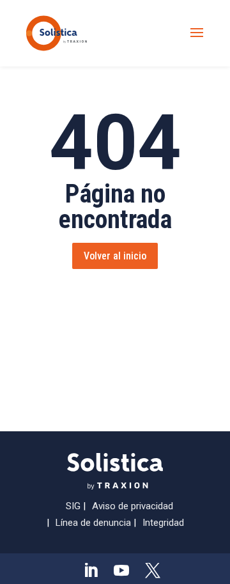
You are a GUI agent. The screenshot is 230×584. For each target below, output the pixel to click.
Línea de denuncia (93, 522)
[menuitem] (90, 570)
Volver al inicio (115, 256)
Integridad (163, 522)
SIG (73, 506)
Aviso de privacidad (132, 506)
